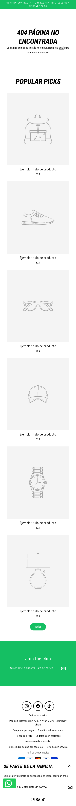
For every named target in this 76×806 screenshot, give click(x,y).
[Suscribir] (69, 787)
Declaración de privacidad (38, 741)
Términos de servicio (57, 747)
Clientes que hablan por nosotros (25, 747)
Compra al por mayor (23, 730)
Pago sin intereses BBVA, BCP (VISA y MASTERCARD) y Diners (37, 722)
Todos (38, 626)
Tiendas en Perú (23, 735)
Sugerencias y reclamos (48, 735)
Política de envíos (38, 715)
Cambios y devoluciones (50, 730)
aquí (61, 47)
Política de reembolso (38, 752)
